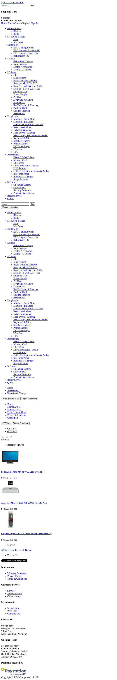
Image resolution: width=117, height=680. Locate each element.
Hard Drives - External (24, 132)
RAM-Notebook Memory (25, 105)
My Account (13, 608)
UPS (15, 152)
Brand (10, 404)
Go (32, 5)
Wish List (11, 611)
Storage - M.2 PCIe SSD (25, 83)
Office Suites (19, 187)
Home (4, 23)
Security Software (22, 190)
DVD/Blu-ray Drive (23, 99)
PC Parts (11, 72)
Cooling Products (21, 110)
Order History (14, 596)
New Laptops (20, 64)
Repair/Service (14, 195)
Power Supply (20, 94)
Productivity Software (23, 193)
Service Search (14, 593)
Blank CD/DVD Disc (23, 157)
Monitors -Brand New (24, 119)
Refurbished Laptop (23, 61)
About (11, 23)
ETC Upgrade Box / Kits (25, 53)
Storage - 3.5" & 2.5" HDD (26, 88)
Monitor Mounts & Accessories (28, 124)
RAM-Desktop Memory (25, 80)
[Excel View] (7, 437)
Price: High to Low (16, 415)
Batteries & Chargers (23, 176)
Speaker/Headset (21, 141)
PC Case (17, 97)
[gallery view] (3, 437)
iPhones (17, 31)
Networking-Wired (22, 130)
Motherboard (19, 78)
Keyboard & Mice (22, 138)
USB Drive (18, 163)
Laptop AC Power (22, 69)
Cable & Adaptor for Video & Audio (31, 171)
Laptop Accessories (22, 67)
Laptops (11, 58)
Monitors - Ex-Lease (23, 121)
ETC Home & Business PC (26, 50)
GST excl (12, 431)
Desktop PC (13, 45)
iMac (15, 39)
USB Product (19, 168)
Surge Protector (20, 179)
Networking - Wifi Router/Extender (30, 135)
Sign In (34, 23)
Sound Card (19, 102)
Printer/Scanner (20, 143)
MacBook (18, 42)
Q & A (10, 198)
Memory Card (20, 160)
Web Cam (18, 149)
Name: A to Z (13, 407)
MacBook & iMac (16, 36)
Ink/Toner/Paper (21, 174)
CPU (15, 75)
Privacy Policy (14, 576)
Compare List (13, 613)
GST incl (6, 423)
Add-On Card (20, 108)
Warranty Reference (17, 573)
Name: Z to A (14, 409)
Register (26, 23)
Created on (12, 418)
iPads (16, 34)
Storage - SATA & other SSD (27, 86)
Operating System (22, 184)
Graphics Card (20, 91)
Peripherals (12, 116)
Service (10, 590)
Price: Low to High (10, 399)
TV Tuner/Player (21, 146)
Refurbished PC (21, 56)
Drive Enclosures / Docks (25, 165)
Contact (18, 23)
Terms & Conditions (17, 578)
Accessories (19, 113)
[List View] (10, 437)
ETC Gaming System (23, 47)
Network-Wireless (22, 127)
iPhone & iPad (14, 28)
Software (11, 182)
